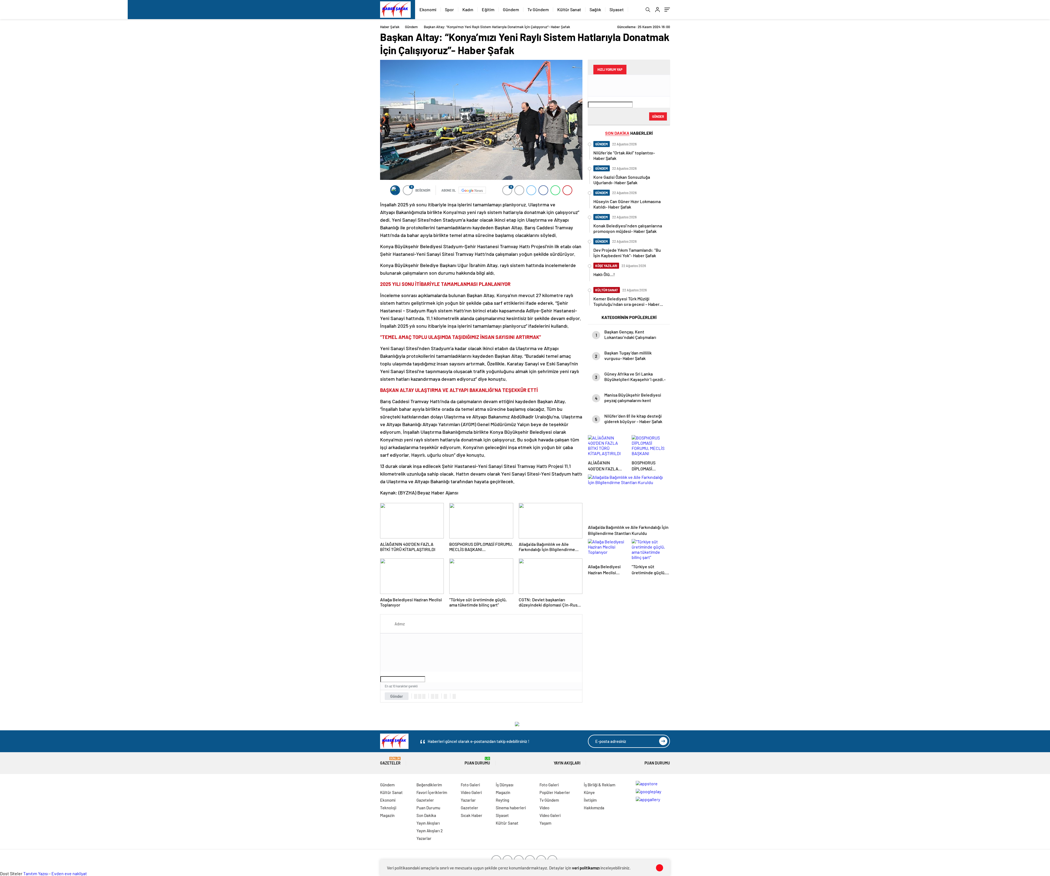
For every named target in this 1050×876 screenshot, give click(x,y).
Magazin (387, 815)
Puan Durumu (477, 761)
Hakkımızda (594, 807)
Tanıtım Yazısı (35, 873)
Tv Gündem (538, 9)
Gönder (396, 696)
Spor (449, 9)
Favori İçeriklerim (431, 792)
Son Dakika (426, 815)
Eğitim (488, 9)
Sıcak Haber (471, 815)
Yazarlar (423, 838)
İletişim (590, 800)
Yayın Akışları (567, 763)
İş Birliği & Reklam (599, 784)
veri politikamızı (586, 867)
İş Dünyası (504, 784)
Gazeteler (390, 761)
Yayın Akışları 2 (429, 830)
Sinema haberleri (511, 807)
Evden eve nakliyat (69, 873)
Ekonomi (427, 9)
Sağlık (595, 9)
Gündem (511, 9)
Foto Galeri (470, 784)
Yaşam (545, 823)
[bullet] (436, 696)
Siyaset (616, 9)
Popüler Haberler (554, 792)
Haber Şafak (389, 27)
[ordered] (432, 696)
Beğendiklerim (429, 784)
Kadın (467, 9)
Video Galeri (471, 792)
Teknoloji (388, 807)
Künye (589, 792)
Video (544, 807)
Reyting (502, 800)
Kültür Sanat (569, 9)
